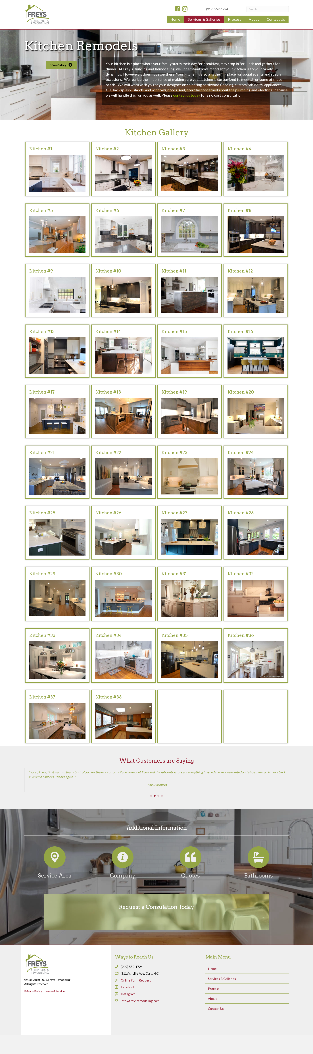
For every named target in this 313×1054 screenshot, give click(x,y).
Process (213, 1013)
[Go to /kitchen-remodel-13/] (57, 351)
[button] (61, 65)
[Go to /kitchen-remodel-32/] (256, 594)
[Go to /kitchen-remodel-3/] (189, 168)
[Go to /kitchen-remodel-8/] (256, 230)
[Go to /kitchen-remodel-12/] (256, 290)
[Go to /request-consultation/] (156, 937)
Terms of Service (54, 1015)
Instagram (128, 1018)
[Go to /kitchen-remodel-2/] (123, 168)
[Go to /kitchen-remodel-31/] (189, 594)
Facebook (128, 1012)
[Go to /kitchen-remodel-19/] (189, 411)
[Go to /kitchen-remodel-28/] (256, 532)
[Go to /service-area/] (54, 887)
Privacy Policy (33, 1015)
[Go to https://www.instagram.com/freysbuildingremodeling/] (184, 9)
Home (212, 993)
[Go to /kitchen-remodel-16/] (256, 351)
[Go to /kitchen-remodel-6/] (123, 230)
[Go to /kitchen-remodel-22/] (123, 472)
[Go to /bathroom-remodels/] (258, 887)
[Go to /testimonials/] (190, 887)
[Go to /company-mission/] (122, 887)
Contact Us (216, 1033)
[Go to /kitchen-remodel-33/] (57, 655)
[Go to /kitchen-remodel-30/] (123, 594)
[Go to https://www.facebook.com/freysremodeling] (177, 9)
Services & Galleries (222, 1003)
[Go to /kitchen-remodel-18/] (123, 411)
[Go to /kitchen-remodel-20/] (256, 411)
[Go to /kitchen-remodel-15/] (189, 351)
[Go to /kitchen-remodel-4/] (256, 168)
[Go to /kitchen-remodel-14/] (123, 351)
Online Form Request (136, 1005)
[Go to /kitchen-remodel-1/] (57, 169)
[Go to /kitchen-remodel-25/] (57, 533)
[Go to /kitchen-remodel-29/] (57, 593)
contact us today (186, 95)
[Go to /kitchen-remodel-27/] (189, 532)
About (212, 1023)
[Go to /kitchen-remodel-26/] (123, 532)
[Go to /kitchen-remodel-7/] (189, 230)
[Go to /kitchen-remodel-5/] (57, 230)
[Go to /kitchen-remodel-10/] (123, 290)
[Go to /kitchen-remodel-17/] (57, 411)
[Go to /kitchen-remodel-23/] (189, 472)
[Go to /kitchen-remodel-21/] (57, 472)
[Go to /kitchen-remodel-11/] (189, 290)
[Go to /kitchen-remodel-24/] (256, 472)
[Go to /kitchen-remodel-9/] (57, 290)
